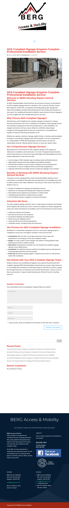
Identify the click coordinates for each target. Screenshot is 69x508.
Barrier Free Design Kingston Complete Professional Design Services (28, 361)
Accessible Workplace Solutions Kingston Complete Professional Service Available (32, 358)
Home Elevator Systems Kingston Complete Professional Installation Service (31, 349)
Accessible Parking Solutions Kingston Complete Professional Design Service (31, 352)
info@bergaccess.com (13, 482)
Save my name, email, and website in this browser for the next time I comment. (34, 323)
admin (10, 55)
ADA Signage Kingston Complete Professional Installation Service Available (30, 355)
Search (59, 341)
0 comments (33, 55)
